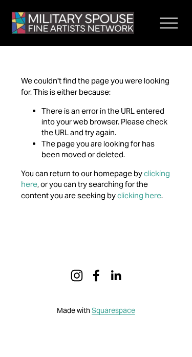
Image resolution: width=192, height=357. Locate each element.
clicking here (139, 195)
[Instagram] (77, 275)
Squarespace (113, 310)
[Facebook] (96, 275)
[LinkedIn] (116, 275)
